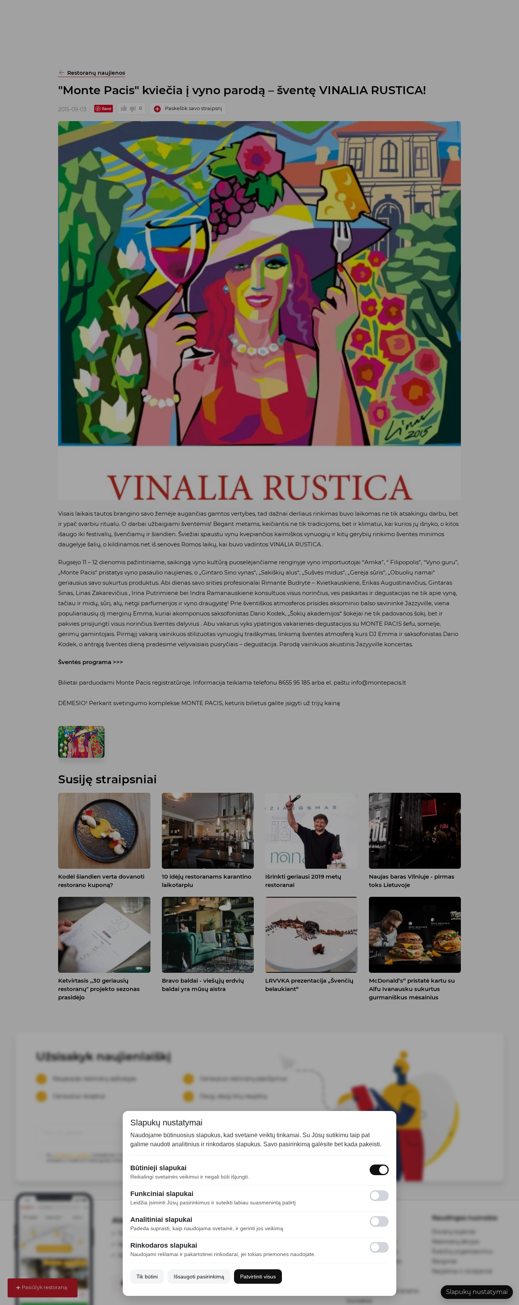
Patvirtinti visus (258, 1276)
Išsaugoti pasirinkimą (199, 1276)
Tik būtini (147, 1276)
